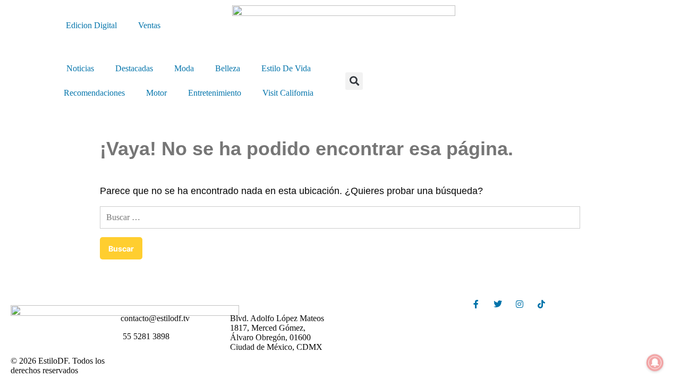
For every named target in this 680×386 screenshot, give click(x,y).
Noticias (80, 68)
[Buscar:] (340, 217)
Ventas (149, 25)
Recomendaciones (94, 92)
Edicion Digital (91, 25)
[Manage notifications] (655, 362)
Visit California (287, 92)
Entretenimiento (214, 92)
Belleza (227, 68)
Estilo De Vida (286, 68)
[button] (354, 81)
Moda (184, 68)
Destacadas (134, 68)
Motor (156, 92)
